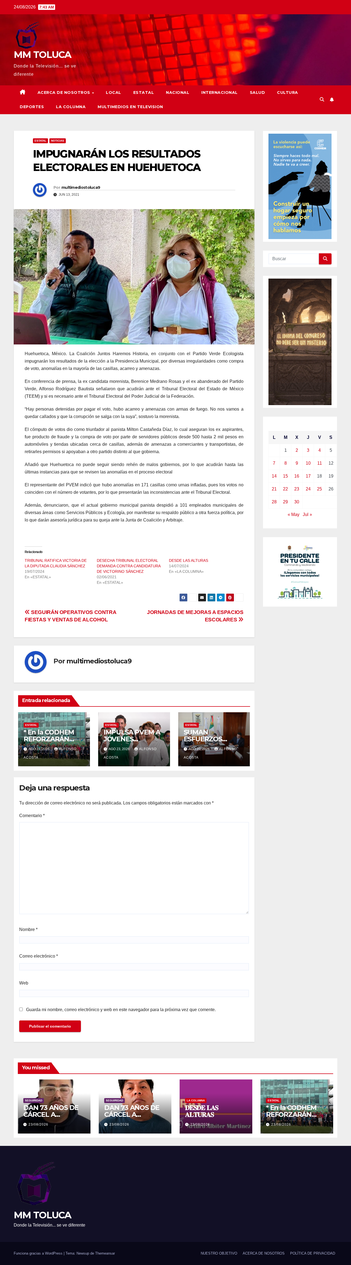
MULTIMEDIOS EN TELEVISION (130, 106)
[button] (322, 99)
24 (308, 489)
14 (274, 476)
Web (23, 983)
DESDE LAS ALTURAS (188, 560)
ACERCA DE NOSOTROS (65, 92)
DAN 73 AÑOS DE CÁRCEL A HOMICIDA (50, 1114)
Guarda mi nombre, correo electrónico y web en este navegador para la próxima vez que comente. (121, 1009)
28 (274, 502)
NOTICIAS (57, 140)
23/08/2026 (38, 1124)
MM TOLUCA (42, 54)
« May (293, 514)
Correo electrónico (38, 956)
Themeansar (105, 1253)
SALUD (257, 92)
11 (319, 463)
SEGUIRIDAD (33, 1100)
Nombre (28, 929)
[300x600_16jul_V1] (300, 341)
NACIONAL (177, 92)
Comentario (32, 815)
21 (274, 489)
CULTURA (287, 92)
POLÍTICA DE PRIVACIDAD (312, 1253)
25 (319, 489)
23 (296, 489)
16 (296, 476)
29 (285, 502)
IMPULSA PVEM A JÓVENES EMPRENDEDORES (134, 739)
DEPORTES (32, 106)
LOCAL (113, 92)
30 (296, 502)
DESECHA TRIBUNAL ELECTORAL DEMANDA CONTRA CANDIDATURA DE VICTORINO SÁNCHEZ (128, 566)
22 (285, 489)
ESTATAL (143, 92)
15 (285, 476)
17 (308, 476)
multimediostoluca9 (80, 187)
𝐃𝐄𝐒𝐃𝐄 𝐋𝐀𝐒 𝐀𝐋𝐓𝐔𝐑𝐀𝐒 (201, 1111)
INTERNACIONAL (219, 92)
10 (308, 463)
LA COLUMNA (71, 106)
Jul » (307, 514)
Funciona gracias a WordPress (39, 1253)
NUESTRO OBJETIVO (219, 1253)
